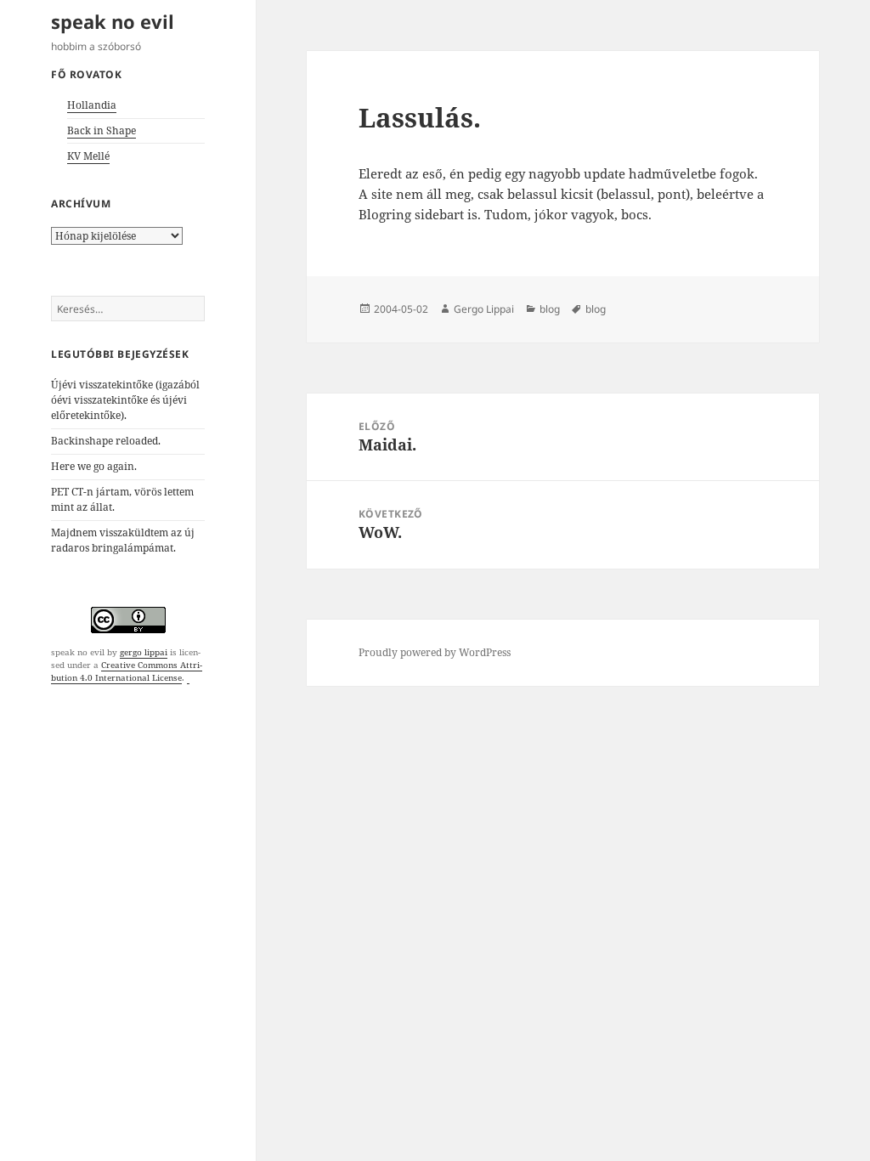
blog (550, 309)
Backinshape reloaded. (106, 440)
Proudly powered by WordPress (435, 652)
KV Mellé (88, 156)
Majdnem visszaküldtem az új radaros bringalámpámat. (123, 540)
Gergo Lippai (484, 309)
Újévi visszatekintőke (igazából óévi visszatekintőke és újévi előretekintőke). (125, 399)
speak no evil (112, 21)
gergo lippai (143, 652)
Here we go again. (94, 466)
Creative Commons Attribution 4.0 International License (126, 671)
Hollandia (91, 105)
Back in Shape (101, 130)
